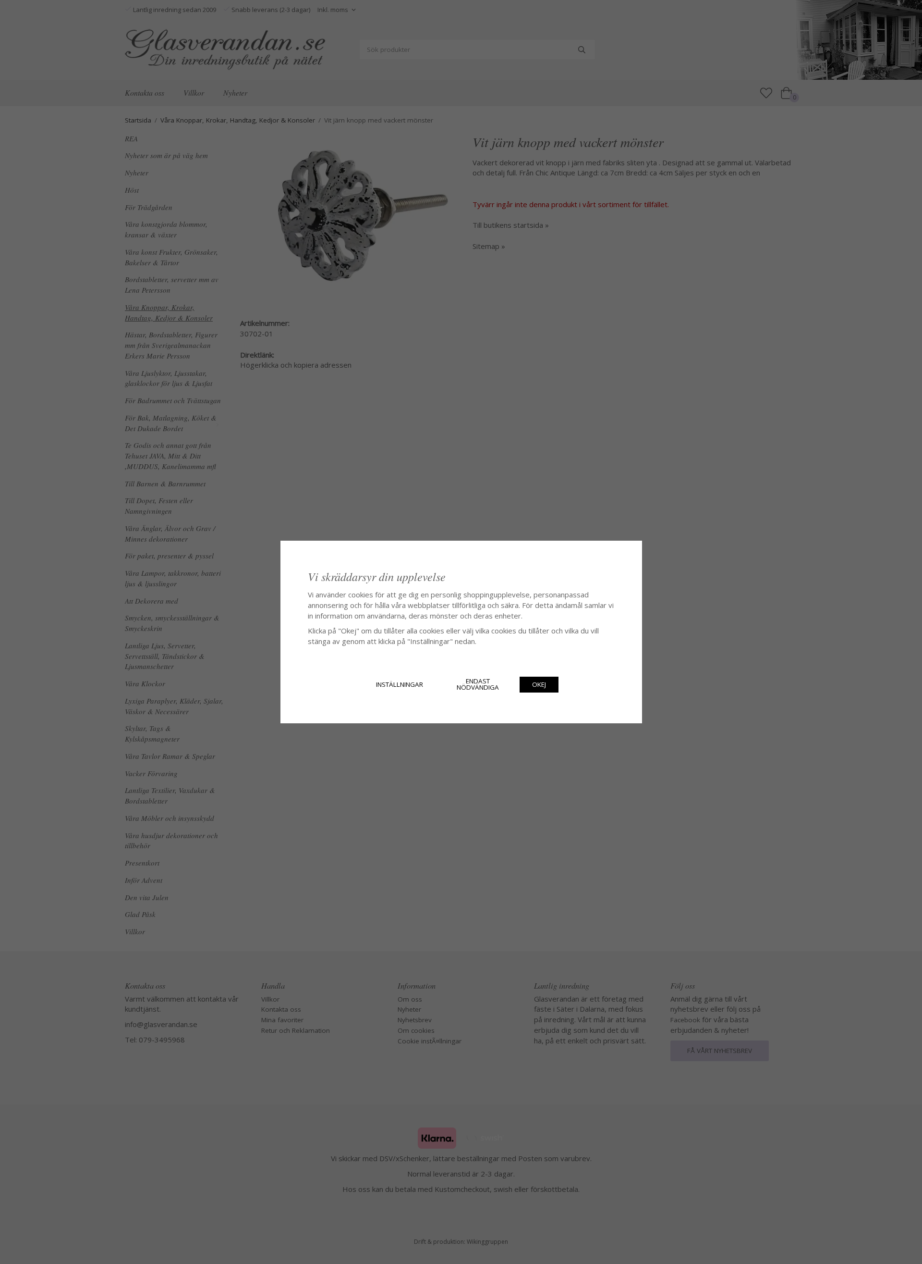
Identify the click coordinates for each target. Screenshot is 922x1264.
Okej (539, 684)
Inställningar (399, 684)
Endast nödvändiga (478, 684)
